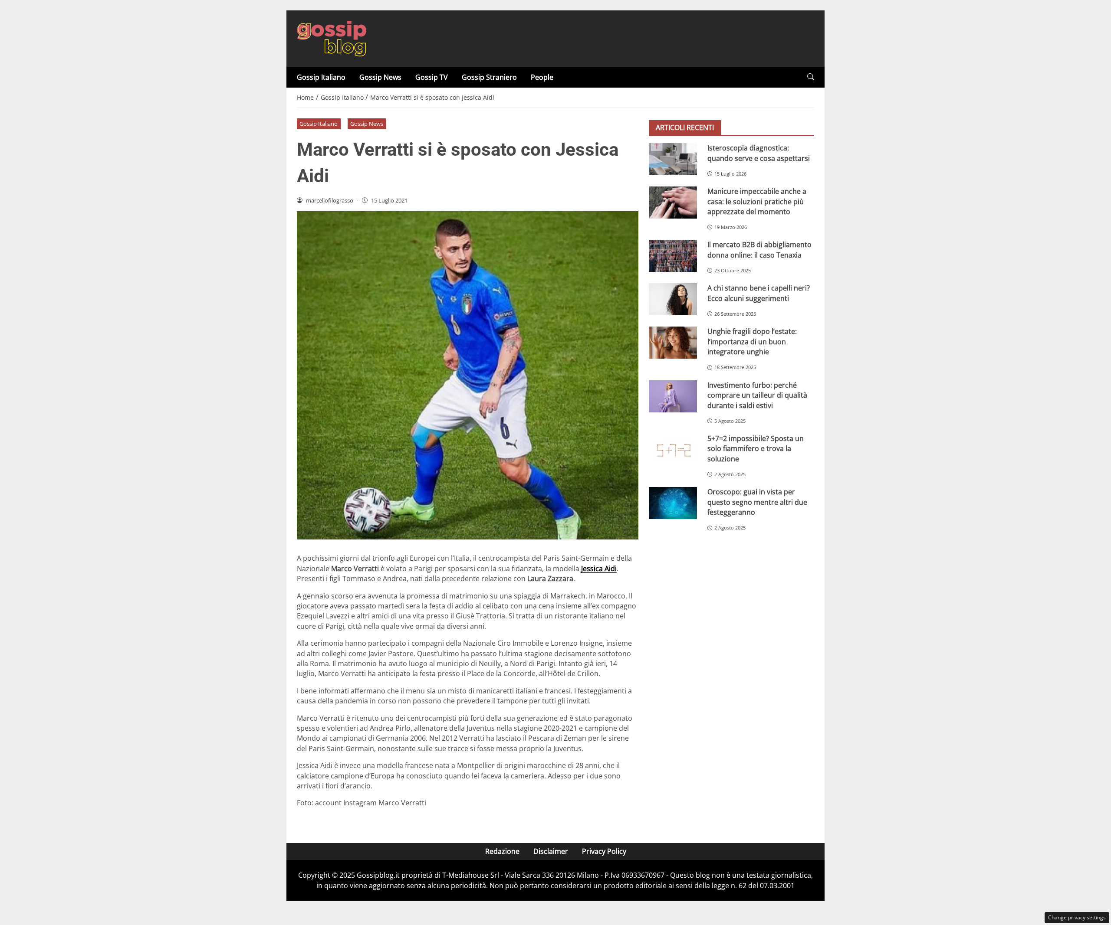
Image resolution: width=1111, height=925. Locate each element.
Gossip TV (431, 77)
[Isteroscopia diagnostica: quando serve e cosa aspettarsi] (673, 159)
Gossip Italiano (321, 77)
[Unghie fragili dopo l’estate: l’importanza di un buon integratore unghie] (673, 343)
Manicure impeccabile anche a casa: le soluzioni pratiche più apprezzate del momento (756, 201)
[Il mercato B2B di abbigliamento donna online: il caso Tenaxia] (673, 256)
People (542, 77)
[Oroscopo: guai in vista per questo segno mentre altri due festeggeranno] (673, 503)
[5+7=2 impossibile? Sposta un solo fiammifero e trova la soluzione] (673, 450)
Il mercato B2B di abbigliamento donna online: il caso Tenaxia (759, 249)
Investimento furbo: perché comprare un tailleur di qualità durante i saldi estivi (757, 395)
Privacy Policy (604, 851)
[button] (810, 77)
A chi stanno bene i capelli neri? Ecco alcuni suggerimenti (758, 293)
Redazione (502, 851)
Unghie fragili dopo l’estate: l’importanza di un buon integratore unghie (752, 341)
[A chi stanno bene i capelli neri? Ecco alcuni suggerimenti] (673, 299)
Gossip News (380, 77)
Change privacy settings (1077, 917)
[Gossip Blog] (331, 37)
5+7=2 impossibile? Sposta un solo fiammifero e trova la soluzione (755, 449)
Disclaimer (550, 851)
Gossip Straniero (489, 77)
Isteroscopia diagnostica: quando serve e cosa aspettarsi (758, 153)
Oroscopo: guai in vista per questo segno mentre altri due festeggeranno (757, 502)
